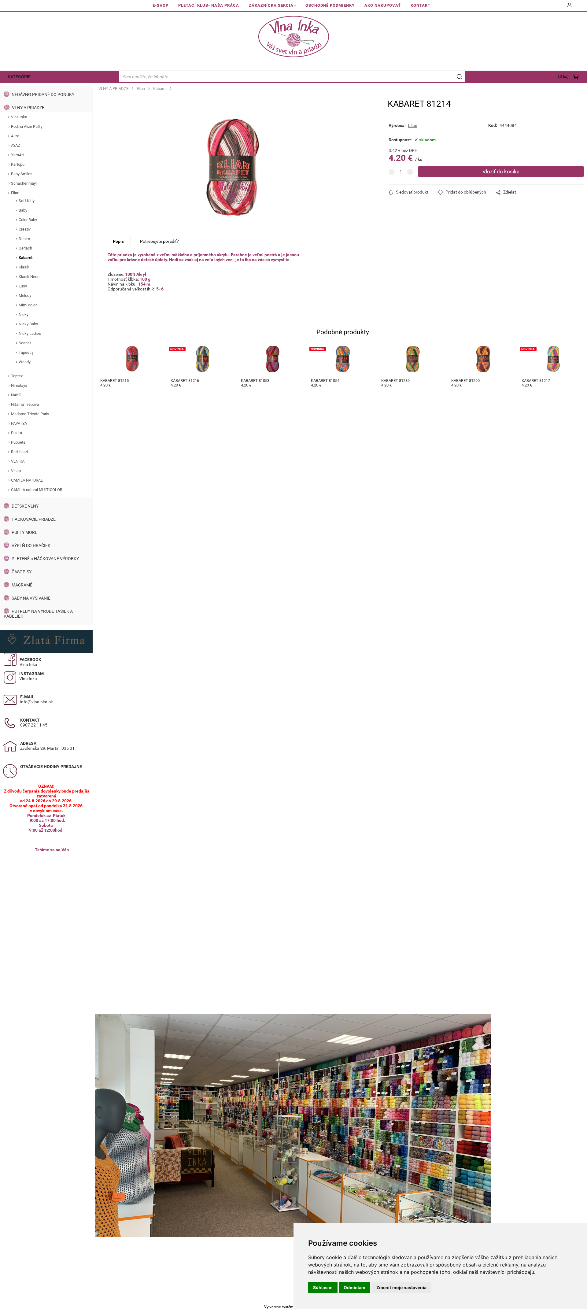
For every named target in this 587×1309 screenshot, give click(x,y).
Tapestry (26, 352)
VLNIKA (17, 461)
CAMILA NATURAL (27, 480)
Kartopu (17, 164)
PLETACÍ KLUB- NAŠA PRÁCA (208, 5)
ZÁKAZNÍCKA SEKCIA (271, 5)
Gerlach (25, 248)
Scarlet (25, 343)
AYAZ (15, 145)
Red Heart (19, 451)
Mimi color (28, 305)
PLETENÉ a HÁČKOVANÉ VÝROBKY (45, 558)
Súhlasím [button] (323, 1287)
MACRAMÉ (22, 584)
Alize (15, 136)
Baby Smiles (21, 174)
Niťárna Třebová (25, 404)
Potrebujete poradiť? (159, 241)
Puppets (18, 442)
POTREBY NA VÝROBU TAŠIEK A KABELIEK (38, 614)
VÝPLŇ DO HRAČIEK (31, 545)
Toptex (17, 376)
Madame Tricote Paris (30, 414)
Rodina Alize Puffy (26, 126)
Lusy (23, 286)
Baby (23, 210)
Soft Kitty (27, 200)
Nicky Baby (28, 324)
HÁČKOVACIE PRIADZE (34, 519)
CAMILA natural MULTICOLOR (36, 489)
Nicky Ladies (30, 333)
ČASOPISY (21, 571)
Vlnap (16, 470)
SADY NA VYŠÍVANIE (31, 598)
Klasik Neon (29, 276)
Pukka (16, 433)
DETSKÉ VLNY (25, 506)
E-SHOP (160, 5)
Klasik (24, 267)
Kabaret (25, 257)
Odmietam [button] (354, 1287)
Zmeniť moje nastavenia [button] (401, 1287)
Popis (118, 241)
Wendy (25, 362)
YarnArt (17, 155)
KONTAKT (420, 5)
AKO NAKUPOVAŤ (382, 5)
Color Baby (28, 219)
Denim (24, 238)
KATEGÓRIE (19, 76)
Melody (25, 295)
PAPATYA (19, 423)
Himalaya (19, 385)
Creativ (25, 229)
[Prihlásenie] (569, 7)
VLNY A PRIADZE (28, 107)
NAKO (16, 395)
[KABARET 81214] (233, 167)
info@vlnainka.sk (36, 701)
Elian (15, 192)
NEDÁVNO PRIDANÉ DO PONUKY (43, 94)
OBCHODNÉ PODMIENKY (330, 5)
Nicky (23, 314)
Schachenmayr (24, 183)
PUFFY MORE (24, 532)
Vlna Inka (19, 117)
